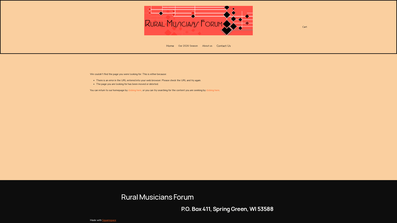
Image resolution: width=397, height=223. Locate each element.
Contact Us (224, 46)
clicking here (134, 90)
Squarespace (109, 220)
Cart (304, 27)
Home (170, 46)
